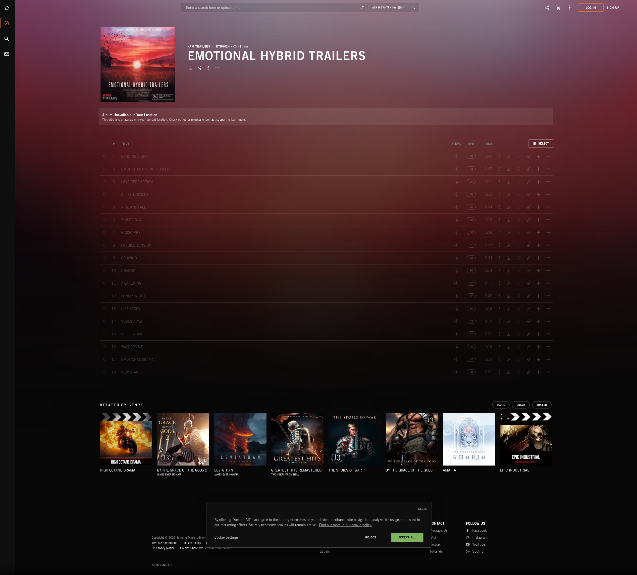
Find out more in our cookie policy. (345, 525)
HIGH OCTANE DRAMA (117, 470)
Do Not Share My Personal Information (205, 548)
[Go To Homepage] (42, 7)
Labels (325, 551)
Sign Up (613, 7)
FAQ (432, 537)
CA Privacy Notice (163, 548)
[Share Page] (547, 7)
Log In (591, 7)
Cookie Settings (226, 537)
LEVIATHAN (223, 470)
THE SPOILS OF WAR (345, 470)
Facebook (479, 530)
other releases (192, 119)
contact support (216, 119)
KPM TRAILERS (199, 46)
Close (422, 509)
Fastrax (434, 544)
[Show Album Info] (208, 68)
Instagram (480, 537)
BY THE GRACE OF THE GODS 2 (182, 470)
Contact (7, 54)
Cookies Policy (192, 543)
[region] (319, 525)
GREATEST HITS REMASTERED (296, 470)
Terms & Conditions (164, 543)
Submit (413, 7)
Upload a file (363, 7)
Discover (7, 23)
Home (7, 7)
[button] (138, 64)
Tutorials (436, 551)
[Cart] (558, 7)
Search (7, 38)
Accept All (407, 537)
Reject (370, 537)
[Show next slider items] (557, 442)
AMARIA (449, 470)
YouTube (478, 544)
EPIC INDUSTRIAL (514, 470)
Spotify (477, 551)
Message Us (438, 530)
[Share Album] (199, 67)
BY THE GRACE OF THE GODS (409, 470)
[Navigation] (570, 7)
